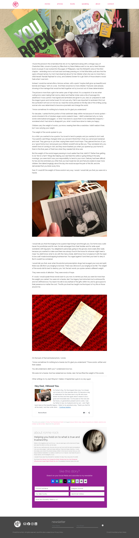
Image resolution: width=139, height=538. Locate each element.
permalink (57, 424)
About (98, 4)
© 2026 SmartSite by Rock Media (116, 532)
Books (72, 4)
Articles (60, 4)
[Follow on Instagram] (32, 524)
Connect (111, 4)
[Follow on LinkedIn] (36, 524)
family (48, 422)
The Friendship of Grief (56, 422)
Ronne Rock (42, 424)
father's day (77, 422)
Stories (47, 4)
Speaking (85, 4)
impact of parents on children (90, 422)
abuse (72, 422)
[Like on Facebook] (28, 524)
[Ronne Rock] (17, 4)
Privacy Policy (59, 532)
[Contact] (24, 524)
